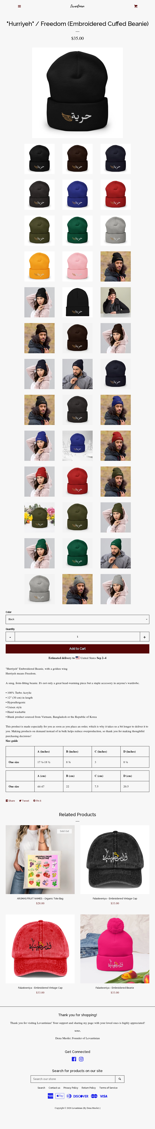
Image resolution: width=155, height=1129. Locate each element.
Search (41, 1088)
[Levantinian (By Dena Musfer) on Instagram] (81, 1060)
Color (8, 612)
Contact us (54, 1088)
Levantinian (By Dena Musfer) (85, 1107)
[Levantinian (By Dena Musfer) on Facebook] (74, 1060)
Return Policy (89, 1088)
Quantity (10, 629)
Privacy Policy (71, 1088)
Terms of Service (108, 1088)
